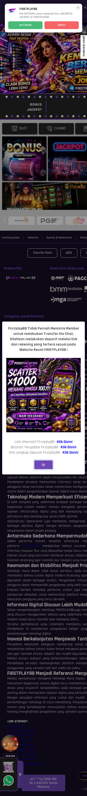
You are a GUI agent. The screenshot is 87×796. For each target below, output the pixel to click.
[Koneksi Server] (10, 744)
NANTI (61, 25)
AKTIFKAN (25, 25)
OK (43, 465)
